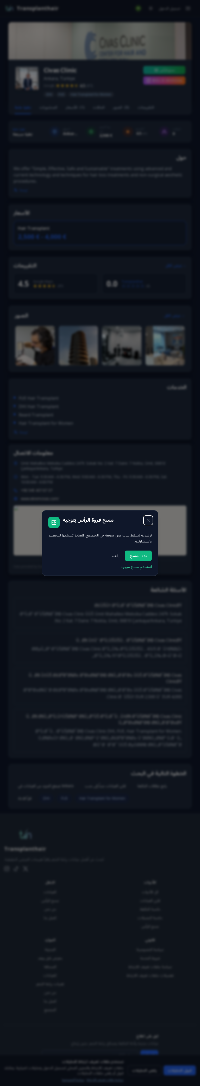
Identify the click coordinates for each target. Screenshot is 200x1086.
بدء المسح (138, 555)
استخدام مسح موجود (136, 566)
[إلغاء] (148, 520)
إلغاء (115, 555)
